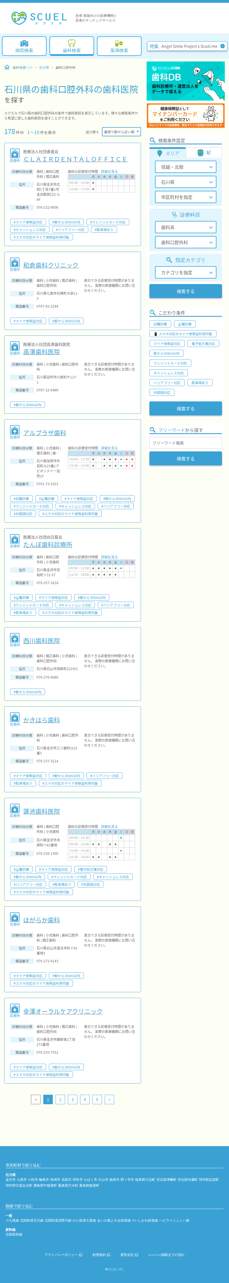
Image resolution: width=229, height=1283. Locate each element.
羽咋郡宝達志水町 (19, 1185)
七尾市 (22, 1179)
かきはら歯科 (41, 719)
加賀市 (66, 1179)
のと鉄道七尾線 (84, 1220)
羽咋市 (78, 1179)
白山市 (103, 1179)
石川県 (44, 67)
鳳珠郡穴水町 (68, 1185)
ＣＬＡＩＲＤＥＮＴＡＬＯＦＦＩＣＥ (75, 158)
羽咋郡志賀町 (209, 1179)
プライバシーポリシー (61, 1254)
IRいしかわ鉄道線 (145, 1220)
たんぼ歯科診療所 (47, 544)
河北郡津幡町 (166, 1179)
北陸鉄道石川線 (32, 1220)
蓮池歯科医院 (41, 810)
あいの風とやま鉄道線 (114, 1220)
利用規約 (99, 1254)
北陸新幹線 (14, 1234)
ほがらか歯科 (41, 919)
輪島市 (44, 1179)
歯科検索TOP (23, 67)
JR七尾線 (12, 1220)
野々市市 (127, 1179)
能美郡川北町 (145, 1179)
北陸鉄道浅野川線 (58, 1220)
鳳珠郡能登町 (89, 1185)
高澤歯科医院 (41, 351)
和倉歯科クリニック (50, 264)
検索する (186, 291)
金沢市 (11, 1179)
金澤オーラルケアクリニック (63, 1010)
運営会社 (127, 1254)
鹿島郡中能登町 (45, 1185)
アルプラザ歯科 (44, 432)
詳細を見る (109, 171)
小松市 (33, 1179)
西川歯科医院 (41, 640)
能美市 (114, 1179)
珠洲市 (55, 1179)
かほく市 (90, 1179)
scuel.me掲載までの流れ (166, 1254)
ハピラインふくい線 (174, 1220)
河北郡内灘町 (188, 1179)
